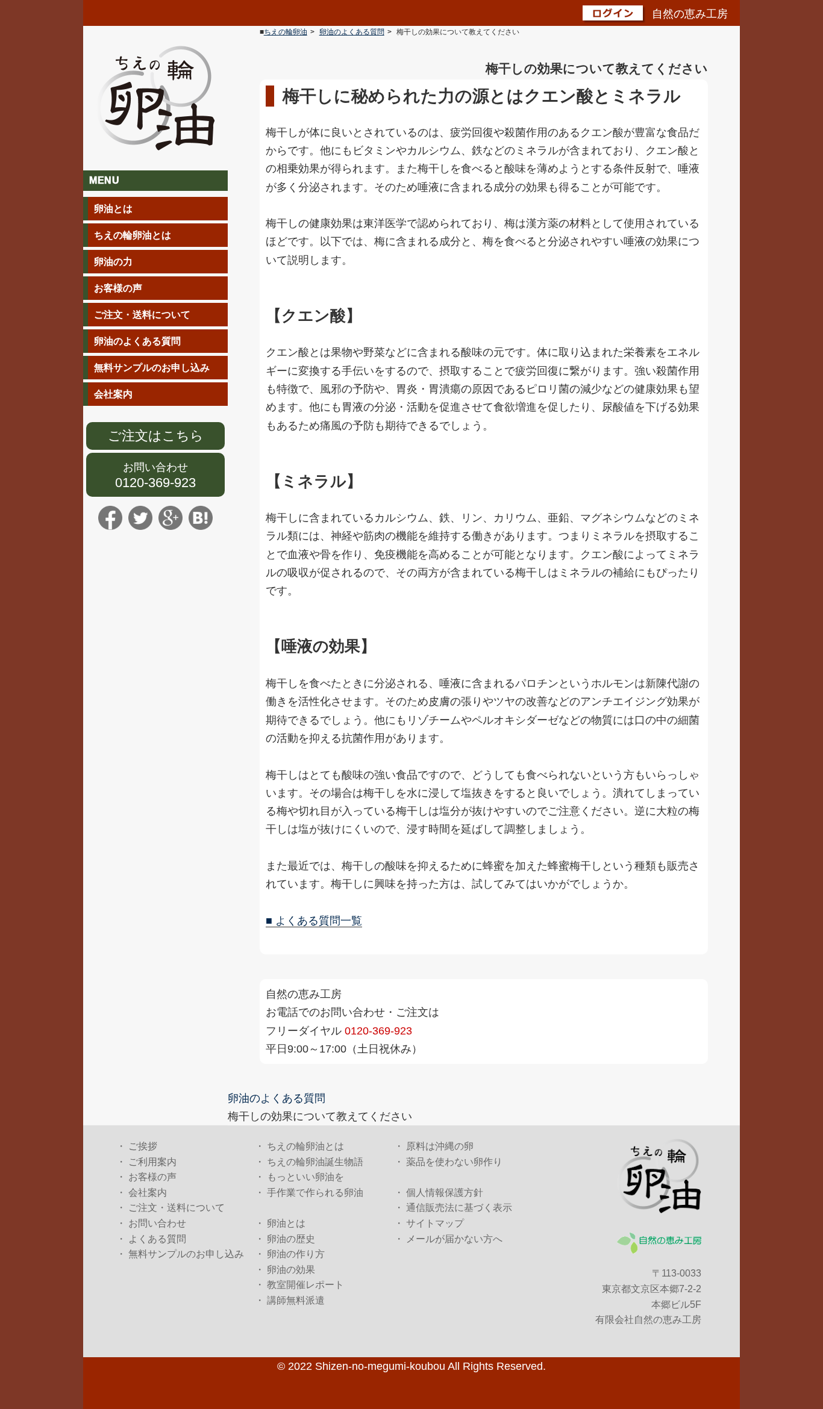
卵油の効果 (291, 1269)
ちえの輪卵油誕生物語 (315, 1162)
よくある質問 (157, 1239)
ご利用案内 (152, 1162)
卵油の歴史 (291, 1239)
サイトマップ (435, 1223)
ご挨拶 (142, 1146)
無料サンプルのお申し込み (152, 367)
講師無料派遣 (296, 1300)
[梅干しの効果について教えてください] (201, 517)
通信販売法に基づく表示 (459, 1207)
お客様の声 (118, 288)
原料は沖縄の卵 (440, 1146)
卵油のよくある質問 (137, 341)
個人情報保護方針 (444, 1192)
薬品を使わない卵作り (454, 1162)
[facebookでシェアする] (110, 517)
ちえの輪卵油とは (132, 235)
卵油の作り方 (296, 1254)
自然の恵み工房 (690, 14)
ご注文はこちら (156, 435)
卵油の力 (113, 262)
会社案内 (113, 394)
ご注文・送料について (142, 314)
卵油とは (113, 209)
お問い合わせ (155, 467)
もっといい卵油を (305, 1177)
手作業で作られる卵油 (315, 1192)
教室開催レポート (305, 1285)
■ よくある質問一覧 (314, 921)
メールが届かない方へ (454, 1239)
